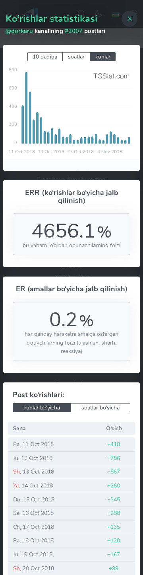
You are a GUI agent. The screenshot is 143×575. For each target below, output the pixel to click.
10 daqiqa (45, 56)
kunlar (102, 56)
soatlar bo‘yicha (100, 407)
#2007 (74, 31)
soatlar (76, 56)
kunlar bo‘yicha (41, 407)
